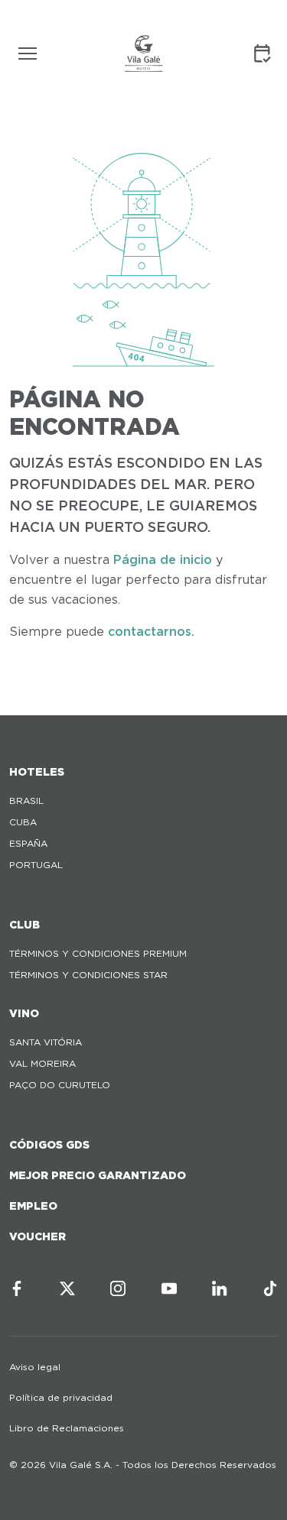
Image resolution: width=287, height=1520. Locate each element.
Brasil (26, 800)
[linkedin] (219, 1288)
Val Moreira (42, 1063)
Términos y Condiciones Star (88, 974)
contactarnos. (151, 631)
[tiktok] (270, 1288)
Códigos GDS (49, 1145)
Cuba (23, 822)
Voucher (37, 1236)
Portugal (36, 864)
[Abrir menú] (27, 53)
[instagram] (118, 1288)
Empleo (33, 1206)
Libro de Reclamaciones (66, 1428)
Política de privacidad (61, 1397)
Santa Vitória (45, 1042)
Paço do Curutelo (59, 1085)
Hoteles (36, 772)
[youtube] (169, 1288)
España (28, 843)
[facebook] (16, 1288)
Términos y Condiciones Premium (98, 953)
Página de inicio (162, 560)
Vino (24, 1013)
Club (24, 925)
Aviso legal (34, 1367)
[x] (67, 1288)
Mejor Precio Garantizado (97, 1175)
